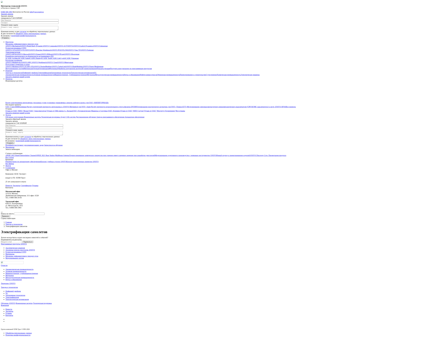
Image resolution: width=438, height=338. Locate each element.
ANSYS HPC (26, 62)
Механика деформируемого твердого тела (21, 44)
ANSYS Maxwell (23, 54)
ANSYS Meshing (11, 66)
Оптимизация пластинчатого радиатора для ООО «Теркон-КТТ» (161, 107)
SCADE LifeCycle (57, 58)
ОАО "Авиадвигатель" (38, 111)
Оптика (36, 69)
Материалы (28, 69)
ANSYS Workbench (39, 62)
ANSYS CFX (10, 50)
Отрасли (4, 265)
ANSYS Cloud (52, 62)
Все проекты (291, 107)
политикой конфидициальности (23, 36)
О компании (10, 168)
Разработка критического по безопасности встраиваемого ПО (29, 56)
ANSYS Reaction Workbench (40, 50)
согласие (23, 31)
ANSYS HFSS (11, 54)
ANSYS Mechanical (12, 46)
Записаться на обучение (53, 145)
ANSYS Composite (50, 46)
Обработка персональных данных (18, 333)
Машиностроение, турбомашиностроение (70, 75)
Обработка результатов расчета (69, 69)
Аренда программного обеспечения (110, 117)
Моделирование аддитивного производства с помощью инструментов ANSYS (185, 155)
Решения (8, 71)
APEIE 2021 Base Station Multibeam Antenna (52, 155)
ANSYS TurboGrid (58, 66)
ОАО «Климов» (114, 111)
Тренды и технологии (13, 73)
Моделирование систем (14, 69)
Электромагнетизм (12, 52)
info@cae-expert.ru (37, 12)
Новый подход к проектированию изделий (233, 155)
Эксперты (16, 185)
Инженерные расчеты (32, 117)
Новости (8, 185)
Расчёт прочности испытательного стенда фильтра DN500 (113, 107)
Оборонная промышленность (168, 75)
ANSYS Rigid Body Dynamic (31, 46)
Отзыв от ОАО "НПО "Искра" (17, 111)
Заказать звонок (7, 14)
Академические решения (15, 248)
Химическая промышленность (229, 75)
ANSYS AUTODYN (65, 46)
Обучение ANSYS (8, 303)
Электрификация (44, 73)
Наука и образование (132, 75)
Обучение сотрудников (14, 117)
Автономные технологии (61, 73)
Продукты (9, 42)
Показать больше (103, 69)
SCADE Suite (24, 58)
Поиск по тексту (7, 214)
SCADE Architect (12, 58)
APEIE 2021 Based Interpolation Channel (20, 155)
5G (95, 73)
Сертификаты (26, 185)
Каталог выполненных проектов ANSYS (82, 162)
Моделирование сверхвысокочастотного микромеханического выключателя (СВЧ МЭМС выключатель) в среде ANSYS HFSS (236, 107)
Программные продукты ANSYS (14, 244)
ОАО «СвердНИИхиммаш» (16, 107)
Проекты (8, 79)
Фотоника (53, 69)
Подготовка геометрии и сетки (17, 64)
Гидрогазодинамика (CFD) (15, 48)
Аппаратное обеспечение (134, 117)
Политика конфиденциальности (17, 335)
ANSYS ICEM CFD (26, 66)
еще (106, 46)
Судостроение (211, 75)
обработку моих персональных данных (31, 34)
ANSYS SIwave (70, 54)
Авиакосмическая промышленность (19, 75)
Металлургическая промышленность (109, 75)
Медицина (91, 75)
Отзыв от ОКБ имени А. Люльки (60, 111)
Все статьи (9, 157)
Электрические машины (250, 75)
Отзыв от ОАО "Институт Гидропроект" (160, 111)
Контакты (9, 315)
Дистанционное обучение (86, 117)
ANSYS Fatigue (99, 46)
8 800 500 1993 (6, 12)
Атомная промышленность (43, 75)
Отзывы (35, 185)
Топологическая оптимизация (82, 73)
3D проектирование (89, 69)
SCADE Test (46, 58)
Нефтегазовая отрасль (148, 75)
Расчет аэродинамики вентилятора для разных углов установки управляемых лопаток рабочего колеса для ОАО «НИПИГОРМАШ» (57, 103)
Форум (8, 166)
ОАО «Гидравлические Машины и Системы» (90, 111)
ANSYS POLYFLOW (59, 50)
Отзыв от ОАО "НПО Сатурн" (132, 111)
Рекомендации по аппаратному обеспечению (23, 162)
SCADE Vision (70, 58)
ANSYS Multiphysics (13, 62)
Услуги (8, 115)
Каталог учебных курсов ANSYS (53, 162)
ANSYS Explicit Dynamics (83, 46)
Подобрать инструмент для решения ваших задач (24, 145)
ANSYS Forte (85, 50)
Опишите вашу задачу (9, 25)
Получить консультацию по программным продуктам (131, 69)
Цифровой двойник (30, 73)
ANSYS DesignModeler (42, 66)
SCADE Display (35, 58)
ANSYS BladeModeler (74, 66)
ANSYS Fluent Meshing (91, 66)
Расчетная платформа (13, 60)
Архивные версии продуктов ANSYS (20, 250)
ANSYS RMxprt (46, 54)
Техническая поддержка (50, 117)
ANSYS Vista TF (74, 50)
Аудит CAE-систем (68, 117)
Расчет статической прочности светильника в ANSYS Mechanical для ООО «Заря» (59, 107)
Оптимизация (44, 69)
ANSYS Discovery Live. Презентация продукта (268, 155)
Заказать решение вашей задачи (17, 77)
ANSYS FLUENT (22, 50)
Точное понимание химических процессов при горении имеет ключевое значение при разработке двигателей (112, 155)
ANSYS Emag (35, 54)
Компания (5, 305)
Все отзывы (180, 111)
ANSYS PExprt (58, 54)
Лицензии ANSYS (8, 283)
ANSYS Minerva (64, 62)
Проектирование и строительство (193, 75)
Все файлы (9, 164)
